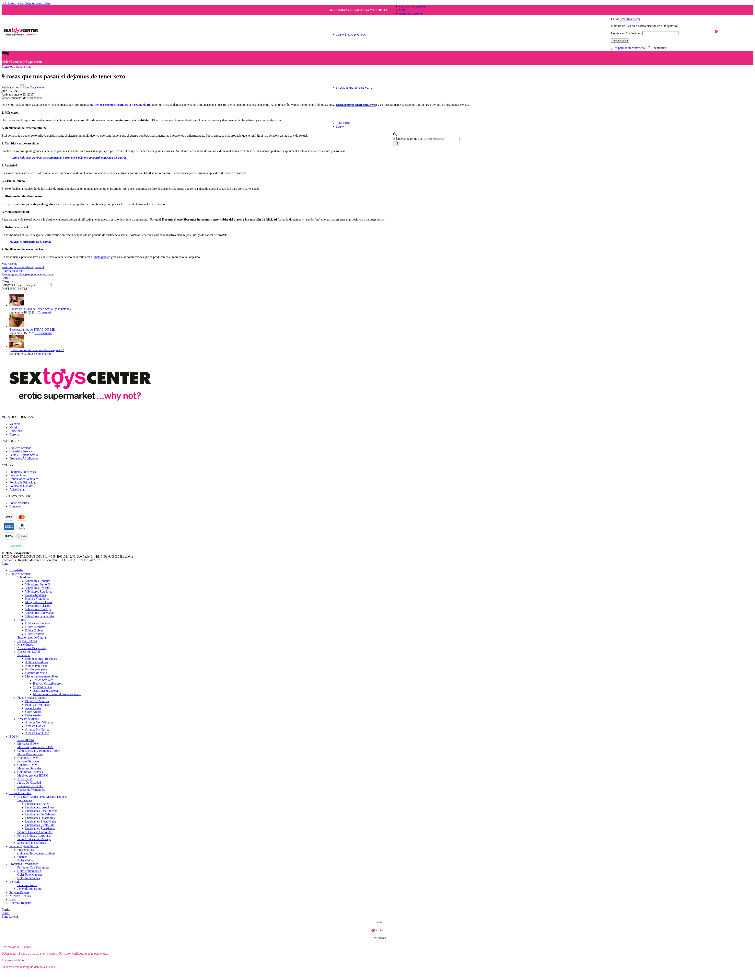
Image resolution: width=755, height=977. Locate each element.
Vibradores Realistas (38, 588)
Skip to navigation (13, 3)
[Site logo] (21, 48)
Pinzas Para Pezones (30, 754)
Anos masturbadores (45, 690)
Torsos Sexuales (43, 680)
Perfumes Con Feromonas (33, 867)
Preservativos (25, 849)
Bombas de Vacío (36, 673)
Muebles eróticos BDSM (32, 775)
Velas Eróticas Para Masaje (34, 839)
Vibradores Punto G (37, 584)
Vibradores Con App (38, 609)
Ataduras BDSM (27, 757)
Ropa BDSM (25, 740)
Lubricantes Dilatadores (40, 818)
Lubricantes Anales (37, 803)
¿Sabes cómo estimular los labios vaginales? (36, 350)
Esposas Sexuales (28, 761)
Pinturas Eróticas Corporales (34, 832)
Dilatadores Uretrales (30, 786)
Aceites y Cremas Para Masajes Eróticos (42, 796)
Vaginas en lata (42, 687)
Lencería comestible (29, 888)
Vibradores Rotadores (38, 591)
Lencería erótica (27, 885)
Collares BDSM (27, 765)
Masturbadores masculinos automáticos (57, 694)
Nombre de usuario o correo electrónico (644, 26)
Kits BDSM (24, 779)
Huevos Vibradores (37, 598)
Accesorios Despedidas (31, 648)
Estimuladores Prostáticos (41, 658)
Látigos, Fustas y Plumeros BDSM (39, 750)
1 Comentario (43, 312)
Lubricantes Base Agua (39, 807)
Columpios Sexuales (30, 772)
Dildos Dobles (34, 630)
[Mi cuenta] (662, 13)
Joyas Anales (33, 708)
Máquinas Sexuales (29, 768)
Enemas (22, 856)
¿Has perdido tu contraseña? (628, 48)
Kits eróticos (25, 644)
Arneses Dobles (35, 726)
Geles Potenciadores (29, 874)
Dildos (21, 619)
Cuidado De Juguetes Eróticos (36, 853)
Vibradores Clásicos (37, 605)
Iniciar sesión (620, 40)
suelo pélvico (102, 257)
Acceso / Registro (20, 902)
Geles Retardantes (28, 878)
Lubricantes (24, 800)
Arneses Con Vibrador (39, 722)
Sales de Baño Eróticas (31, 842)
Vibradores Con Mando (39, 612)
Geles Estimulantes (29, 871)
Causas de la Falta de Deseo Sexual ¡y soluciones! (40, 309)
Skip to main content (38, 3)
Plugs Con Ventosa (37, 701)
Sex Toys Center (35, 87)
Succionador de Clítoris (31, 637)
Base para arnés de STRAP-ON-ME (32, 329)
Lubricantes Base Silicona (41, 810)
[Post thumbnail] (16, 305)
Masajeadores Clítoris (38, 602)
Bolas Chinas (25, 860)
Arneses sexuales (28, 719)
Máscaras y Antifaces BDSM (35, 747)
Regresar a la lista (12, 270)
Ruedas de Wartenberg (31, 789)
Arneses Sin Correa (37, 729)
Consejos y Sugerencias (26, 61)
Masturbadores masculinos (41, 676)
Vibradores (24, 577)
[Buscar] (396, 143)
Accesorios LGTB (28, 651)
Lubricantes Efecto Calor (40, 821)
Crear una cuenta (630, 19)
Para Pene (23, 655)
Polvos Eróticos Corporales (34, 835)
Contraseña (626, 33)
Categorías (8, 285)
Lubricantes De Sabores (40, 814)
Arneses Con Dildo (37, 733)
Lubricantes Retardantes (40, 828)
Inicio (5, 61)
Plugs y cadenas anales (31, 697)
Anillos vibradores (36, 662)
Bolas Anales (33, 715)
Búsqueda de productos (408, 138)
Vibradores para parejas (39, 616)
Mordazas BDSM (28, 743)
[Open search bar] (395, 135)
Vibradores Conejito (37, 581)
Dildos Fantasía (34, 634)
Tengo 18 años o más (17, 973)
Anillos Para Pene (36, 665)
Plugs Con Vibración (38, 704)
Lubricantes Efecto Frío (39, 825)
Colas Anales (33, 711)
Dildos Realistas (35, 627)
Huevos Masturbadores (47, 683)
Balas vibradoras (35, 595)
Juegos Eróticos (27, 641)
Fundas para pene (36, 669)
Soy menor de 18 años (48, 973)
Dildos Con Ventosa (37, 623)
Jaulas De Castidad (29, 782)
